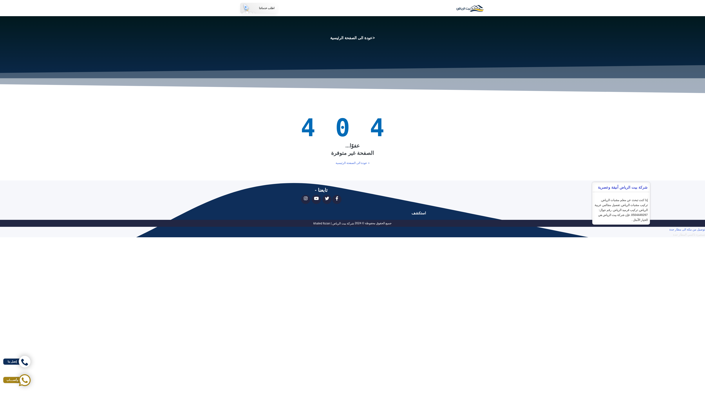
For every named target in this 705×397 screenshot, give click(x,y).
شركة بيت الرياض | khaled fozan (333, 223)
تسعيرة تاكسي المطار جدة (689, 234)
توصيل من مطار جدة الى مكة (687, 245)
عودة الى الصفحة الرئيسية (351, 38)
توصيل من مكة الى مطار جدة (687, 229)
